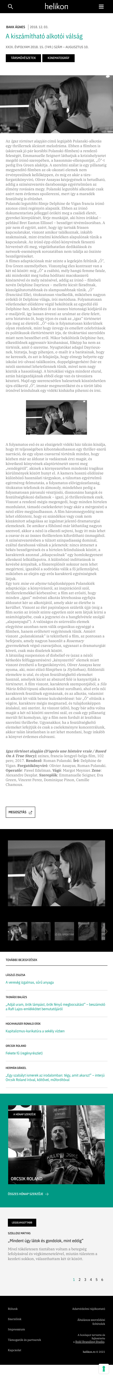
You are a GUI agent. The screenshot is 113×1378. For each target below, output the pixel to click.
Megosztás (18, 812)
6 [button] (102, 1279)
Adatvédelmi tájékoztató (88, 1309)
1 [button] (74, 1279)
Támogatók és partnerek (24, 1340)
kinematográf (58, 58)
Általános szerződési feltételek (91, 1322)
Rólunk (13, 1309)
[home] (55, 6)
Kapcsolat (14, 1350)
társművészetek (23, 58)
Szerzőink (14, 1319)
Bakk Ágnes (15, 27)
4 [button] (91, 1279)
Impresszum (16, 1329)
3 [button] (85, 1279)
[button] (101, 6)
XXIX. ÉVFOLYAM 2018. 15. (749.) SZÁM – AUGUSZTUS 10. (47, 47)
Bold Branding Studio (90, 1342)
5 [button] (97, 1279)
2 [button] (80, 1279)
